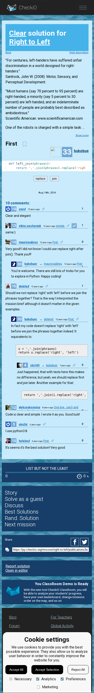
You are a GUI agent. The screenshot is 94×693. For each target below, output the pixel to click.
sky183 (34, 365)
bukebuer (82, 151)
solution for (37, 37)
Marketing (50, 687)
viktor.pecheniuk (30, 226)
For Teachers (61, 617)
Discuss (14, 505)
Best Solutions (22, 512)
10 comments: (17, 203)
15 (14, 286)
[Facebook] (75, 542)
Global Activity (62, 626)
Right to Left (29, 41)
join (54, 178)
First (55, 242)
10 (14, 209)
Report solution (17, 566)
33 (20, 264)
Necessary (22, 679)
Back (8, 52)
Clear (17, 33)
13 (14, 225)
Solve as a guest (24, 499)
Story (11, 493)
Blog (12, 617)
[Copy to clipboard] (8, 549)
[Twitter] (84, 542)
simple (60, 226)
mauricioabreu (28, 242)
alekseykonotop (29, 407)
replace (40, 178)
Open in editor (16, 570)
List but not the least (47, 468)
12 (14, 408)
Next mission (20, 524)
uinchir (23, 424)
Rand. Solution (22, 518)
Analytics (48, 679)
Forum (14, 626)
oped (22, 209)
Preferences (76, 679)
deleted (24, 286)
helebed (24, 441)
